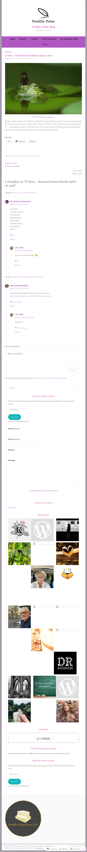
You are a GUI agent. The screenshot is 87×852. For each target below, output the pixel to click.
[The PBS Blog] (67, 573)
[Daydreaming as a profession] (65, 663)
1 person (19, 302)
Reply (12, 239)
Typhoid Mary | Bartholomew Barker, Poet (28, 277)
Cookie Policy (39, 848)
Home (12, 39)
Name (14, 428)
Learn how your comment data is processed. (50, 378)
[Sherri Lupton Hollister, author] (44, 553)
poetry (34, 39)
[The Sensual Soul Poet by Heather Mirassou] (44, 616)
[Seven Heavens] (67, 711)
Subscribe (14, 417)
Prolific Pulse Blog (43, 27)
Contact (23, 39)
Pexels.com (50, 117)
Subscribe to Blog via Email (44, 396)
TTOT (45, 45)
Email (13, 439)
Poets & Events (49, 39)
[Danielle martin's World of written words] (42, 640)
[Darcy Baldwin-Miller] (67, 687)
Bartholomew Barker (19, 286)
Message (11, 460)
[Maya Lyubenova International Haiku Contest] (19, 554)
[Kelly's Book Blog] (19, 530)
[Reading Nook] (67, 554)
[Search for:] (43, 388)
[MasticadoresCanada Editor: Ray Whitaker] (19, 617)
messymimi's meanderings (20, 201)
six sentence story (69, 39)
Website (11, 450)
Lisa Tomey (19, 248)
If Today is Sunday (12, 164)
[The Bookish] (67, 616)
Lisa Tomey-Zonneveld (25, 58)
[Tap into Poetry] (42, 530)
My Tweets (12, 507)
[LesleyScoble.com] (67, 530)
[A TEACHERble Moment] (44, 687)
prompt (36, 156)
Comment (71, 370)
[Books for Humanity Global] (65, 593)
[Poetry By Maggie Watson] (67, 640)
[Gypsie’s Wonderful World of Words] (42, 577)
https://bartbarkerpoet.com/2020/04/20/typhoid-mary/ (31, 296)
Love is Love (77, 172)
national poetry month (19, 156)
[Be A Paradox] (19, 711)
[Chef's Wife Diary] (19, 687)
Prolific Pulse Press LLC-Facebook (43, 491)
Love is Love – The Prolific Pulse (24, 192)
